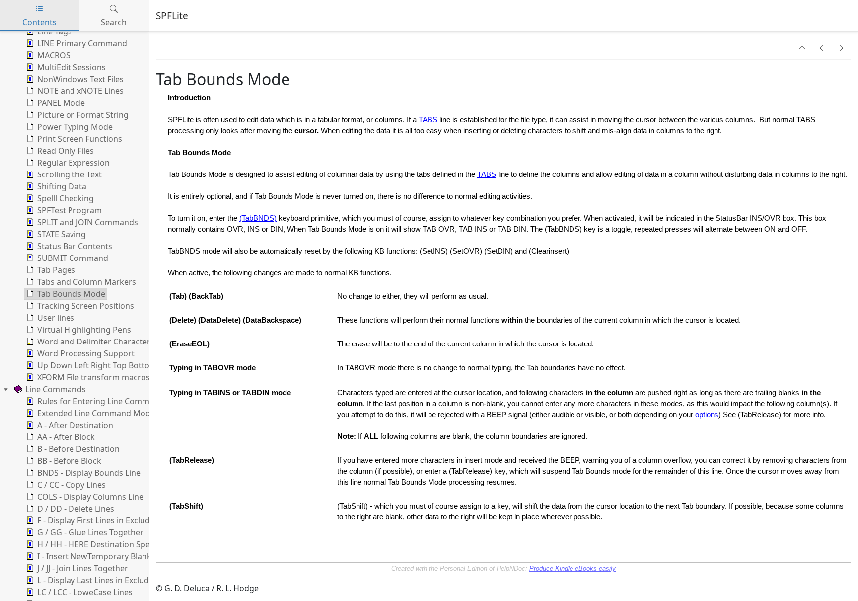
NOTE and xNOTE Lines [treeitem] (80, 91)
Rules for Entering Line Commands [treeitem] (102, 401)
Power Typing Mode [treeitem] (75, 126)
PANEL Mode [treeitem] (61, 102)
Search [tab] (114, 22)
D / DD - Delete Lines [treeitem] (75, 508)
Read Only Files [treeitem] (65, 150)
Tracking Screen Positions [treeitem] (85, 305)
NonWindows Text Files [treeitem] (80, 79)
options (706, 415)
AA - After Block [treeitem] (66, 436)
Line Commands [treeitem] (55, 389)
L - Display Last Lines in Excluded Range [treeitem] (110, 580)
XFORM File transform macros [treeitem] (93, 377)
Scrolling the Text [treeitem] (69, 174)
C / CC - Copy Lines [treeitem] (71, 484)
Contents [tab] (39, 22)
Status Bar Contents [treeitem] (74, 246)
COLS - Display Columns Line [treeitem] (90, 496)
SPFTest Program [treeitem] (69, 210)
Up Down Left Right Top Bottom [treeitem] (97, 365)
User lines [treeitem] (55, 317)
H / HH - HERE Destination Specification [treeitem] (110, 544)
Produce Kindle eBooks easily (572, 568)
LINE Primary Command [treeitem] (82, 43)
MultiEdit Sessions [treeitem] (71, 67)
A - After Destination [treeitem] (75, 425)
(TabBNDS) (258, 218)
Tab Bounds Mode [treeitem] (71, 293)
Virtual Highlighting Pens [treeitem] (84, 329)
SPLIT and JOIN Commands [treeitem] (87, 222)
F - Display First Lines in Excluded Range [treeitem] (111, 520)
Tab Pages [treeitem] (56, 269)
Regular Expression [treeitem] (73, 162)
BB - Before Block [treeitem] (69, 460)
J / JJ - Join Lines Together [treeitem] (82, 568)
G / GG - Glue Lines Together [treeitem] (90, 532)
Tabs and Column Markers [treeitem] (86, 281)
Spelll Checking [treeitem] (65, 198)
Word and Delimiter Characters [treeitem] (95, 341)
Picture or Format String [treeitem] (83, 114)
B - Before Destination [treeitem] (78, 448)
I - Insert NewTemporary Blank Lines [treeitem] (105, 556)
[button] (802, 48)
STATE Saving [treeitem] (61, 234)
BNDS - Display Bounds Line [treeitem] (89, 472)
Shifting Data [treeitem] (61, 186)
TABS (428, 120)
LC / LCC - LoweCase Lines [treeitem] (85, 592)
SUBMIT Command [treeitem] (72, 258)
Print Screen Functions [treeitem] (79, 138)
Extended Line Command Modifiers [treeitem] (103, 413)
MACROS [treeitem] (54, 55)
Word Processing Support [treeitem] (86, 353)
